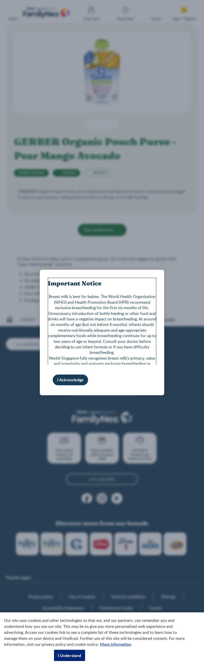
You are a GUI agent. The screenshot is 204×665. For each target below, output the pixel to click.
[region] (102, 638)
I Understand (69, 655)
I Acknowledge (70, 380)
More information (115, 644)
